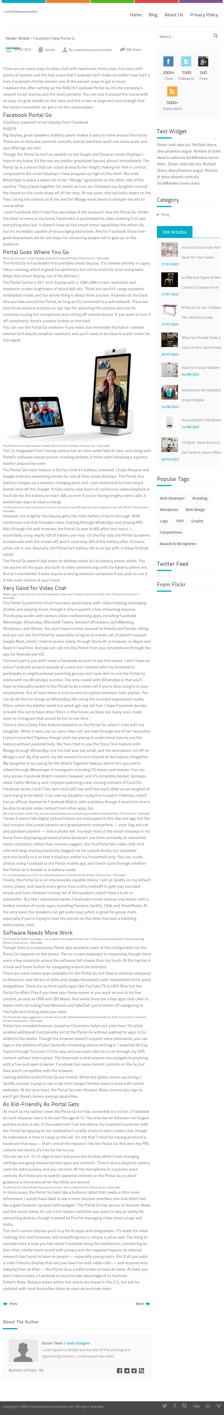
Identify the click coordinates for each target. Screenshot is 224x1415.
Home (136, 14)
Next (141, 1304)
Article (24, 38)
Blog (153, 14)
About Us (173, 14)
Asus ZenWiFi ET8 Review (202, 420)
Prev (13, 1304)
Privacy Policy (204, 14)
